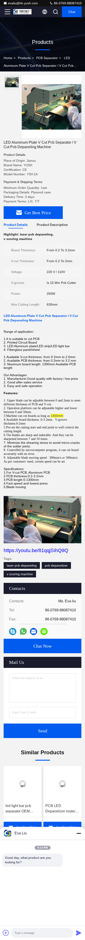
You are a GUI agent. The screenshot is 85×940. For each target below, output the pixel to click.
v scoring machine (20, 574)
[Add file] (6, 933)
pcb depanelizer (56, 565)
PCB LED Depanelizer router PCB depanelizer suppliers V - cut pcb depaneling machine (61, 809)
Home (8, 58)
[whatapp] (23, 631)
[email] (33, 631)
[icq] (44, 631)
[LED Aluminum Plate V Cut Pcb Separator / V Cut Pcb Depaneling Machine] (51, 106)
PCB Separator (47, 58)
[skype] (13, 631)
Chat (71, 12)
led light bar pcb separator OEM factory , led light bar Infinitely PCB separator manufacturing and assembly (21, 809)
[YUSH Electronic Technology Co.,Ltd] (22, 11)
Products (24, 58)
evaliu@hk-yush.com (23, 3)
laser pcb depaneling (22, 565)
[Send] (78, 933)
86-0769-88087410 (67, 3)
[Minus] (78, 833)
